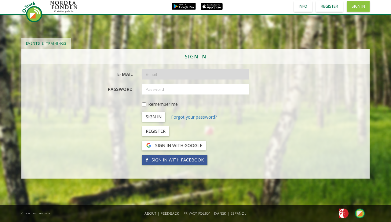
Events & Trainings (46, 43)
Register (156, 131)
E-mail (125, 74)
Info (303, 6)
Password (120, 89)
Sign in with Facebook (177, 160)
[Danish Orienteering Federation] (342, 213)
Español (238, 213)
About (150, 213)
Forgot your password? (194, 117)
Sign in (358, 6)
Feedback (170, 213)
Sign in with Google (178, 145)
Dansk (220, 213)
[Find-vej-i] (357, 213)
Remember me (163, 104)
